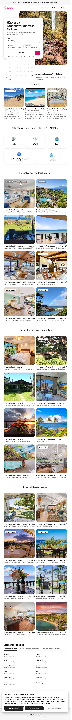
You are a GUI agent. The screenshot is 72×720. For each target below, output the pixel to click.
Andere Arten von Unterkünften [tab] (29, 649)
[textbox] (15, 47)
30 (32, 75)
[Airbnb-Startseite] (8, 8)
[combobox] (23, 41)
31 (10, 79)
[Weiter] (38, 84)
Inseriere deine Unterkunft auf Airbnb (53, 8)
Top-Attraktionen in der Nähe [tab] (51, 649)
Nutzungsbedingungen (40, 717)
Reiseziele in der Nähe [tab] (10, 649)
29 (28, 75)
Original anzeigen (52, 2)
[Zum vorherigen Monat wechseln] (10, 52)
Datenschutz (27, 717)
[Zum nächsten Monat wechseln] (31, 52)
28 (24, 75)
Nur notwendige (34, 708)
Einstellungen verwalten (54, 708)
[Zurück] (31, 84)
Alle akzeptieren (14, 708)
